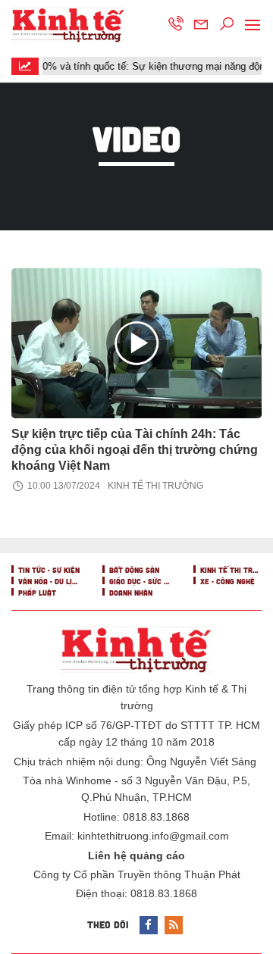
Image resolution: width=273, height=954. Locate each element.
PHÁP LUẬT (36, 592)
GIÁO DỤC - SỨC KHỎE (139, 581)
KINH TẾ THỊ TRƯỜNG (155, 485)
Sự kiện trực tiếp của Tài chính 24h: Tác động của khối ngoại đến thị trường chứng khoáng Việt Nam (134, 449)
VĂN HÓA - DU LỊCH (48, 581)
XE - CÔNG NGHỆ (226, 581)
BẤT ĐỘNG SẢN (133, 569)
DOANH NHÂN (129, 592)
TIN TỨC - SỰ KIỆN (48, 569)
